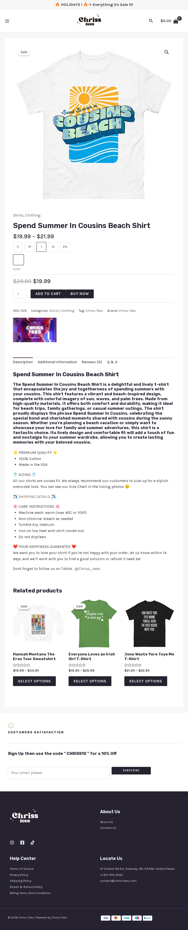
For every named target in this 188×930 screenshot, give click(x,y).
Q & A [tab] (112, 362)
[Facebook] (22, 842)
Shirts (18, 215)
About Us (106, 822)
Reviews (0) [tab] (92, 362)
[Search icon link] (151, 21)
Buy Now (79, 293)
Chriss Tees (94, 311)
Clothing (33, 215)
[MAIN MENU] (7, 21)
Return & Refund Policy (26, 887)
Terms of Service (22, 868)
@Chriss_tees (87, 569)
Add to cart (48, 293)
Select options (34, 681)
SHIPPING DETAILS (34, 497)
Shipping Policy (20, 880)
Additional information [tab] (57, 362)
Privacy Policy (19, 875)
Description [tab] (23, 362)
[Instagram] (12, 842)
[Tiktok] (32, 842)
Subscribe (131, 770)
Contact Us (108, 828)
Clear (16, 269)
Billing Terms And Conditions (30, 893)
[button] (166, 52)
